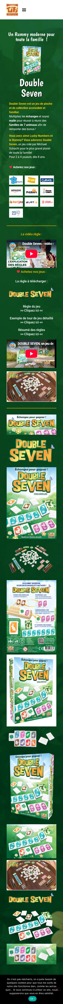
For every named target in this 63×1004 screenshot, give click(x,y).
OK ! (32, 998)
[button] (24, 9)
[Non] (57, 989)
